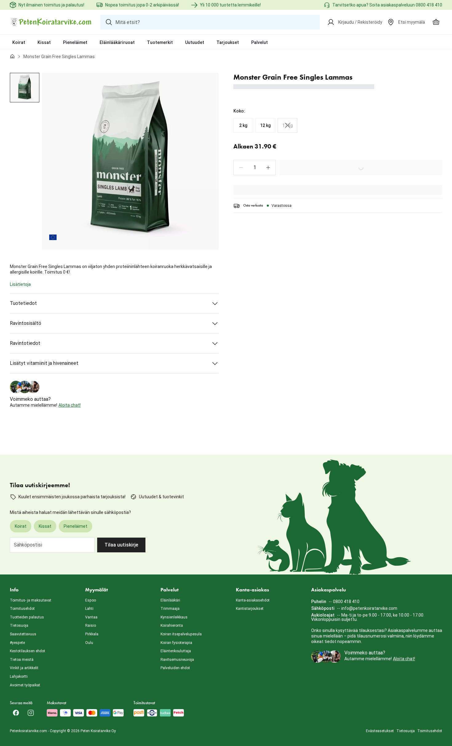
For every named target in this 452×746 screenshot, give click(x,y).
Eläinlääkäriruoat (117, 42)
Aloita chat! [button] (69, 405)
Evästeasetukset (380, 731)
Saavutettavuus (23, 634)
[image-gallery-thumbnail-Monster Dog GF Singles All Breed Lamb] (24, 87)
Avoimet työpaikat (25, 685)
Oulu (89, 643)
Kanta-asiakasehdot (253, 600)
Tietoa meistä (22, 659)
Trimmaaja (170, 608)
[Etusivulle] (12, 56)
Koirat (18, 42)
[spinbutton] (254, 167)
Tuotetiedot (23, 303)
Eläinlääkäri (170, 600)
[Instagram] (31, 712)
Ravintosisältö (25, 323)
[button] (241, 167)
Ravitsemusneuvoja (177, 659)
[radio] (243, 125)
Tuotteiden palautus (27, 617)
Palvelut (259, 42)
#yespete (17, 643)
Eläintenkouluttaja (176, 651)
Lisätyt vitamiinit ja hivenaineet (44, 363)
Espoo (90, 600)
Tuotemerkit (160, 42)
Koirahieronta (172, 625)
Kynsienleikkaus (174, 617)
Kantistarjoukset (250, 608)
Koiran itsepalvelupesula (181, 634)
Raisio (90, 625)
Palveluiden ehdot (175, 668)
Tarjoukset (227, 42)
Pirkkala (91, 634)
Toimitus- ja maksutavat (30, 600)
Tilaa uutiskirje (121, 545)
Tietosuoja (19, 625)
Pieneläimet (75, 42)
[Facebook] (16, 712)
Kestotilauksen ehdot (27, 651)
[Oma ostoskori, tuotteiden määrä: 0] (436, 22)
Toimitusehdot (22, 608)
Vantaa (91, 617)
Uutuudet (194, 42)
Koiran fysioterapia (176, 643)
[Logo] (51, 22)
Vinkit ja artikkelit (24, 668)
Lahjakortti (19, 676)
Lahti (89, 608)
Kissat (44, 42)
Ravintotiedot (25, 343)
